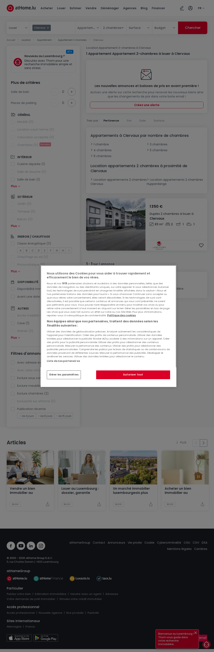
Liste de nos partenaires (63, 361)
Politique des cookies (121, 315)
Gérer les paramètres (64, 374)
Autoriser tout (133, 374)
